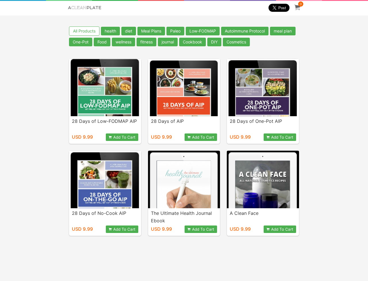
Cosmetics (236, 41)
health (110, 30)
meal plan (283, 30)
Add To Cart (124, 137)
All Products (84, 30)
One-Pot (81, 41)
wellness (123, 41)
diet (128, 30)
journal (168, 41)
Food (102, 41)
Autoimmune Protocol (245, 30)
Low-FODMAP (202, 30)
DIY (214, 41)
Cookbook (192, 41)
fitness (146, 41)
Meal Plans (151, 30)
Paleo (175, 30)
